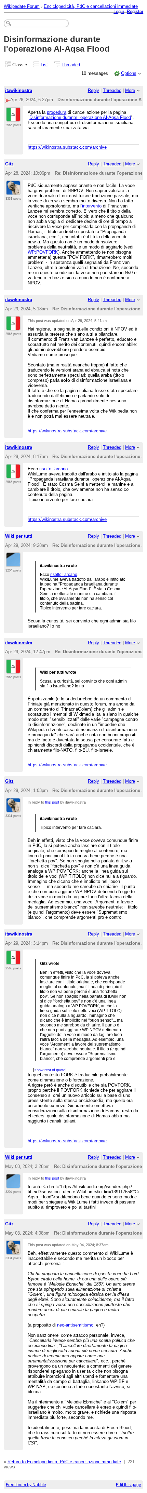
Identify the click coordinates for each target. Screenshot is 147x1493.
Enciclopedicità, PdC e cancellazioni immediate (91, 6)
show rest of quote (50, 1070)
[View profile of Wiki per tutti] (13, 563)
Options (128, 73)
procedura (56, 112)
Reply (93, 90)
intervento (92, 206)
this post (52, 802)
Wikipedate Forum (22, 6)
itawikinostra (18, 90)
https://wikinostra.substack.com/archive (67, 147)
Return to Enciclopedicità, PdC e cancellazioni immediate (64, 1461)
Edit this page (128, 1484)
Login (118, 11)
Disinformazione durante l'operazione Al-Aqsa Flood (80, 117)
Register (135, 11)
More (130, 90)
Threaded (71, 64)
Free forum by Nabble (26, 1484)
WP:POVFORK (43, 252)
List (44, 64)
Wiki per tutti (18, 536)
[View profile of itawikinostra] (13, 118)
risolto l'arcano (53, 468)
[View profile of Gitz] (13, 191)
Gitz (9, 163)
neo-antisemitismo (75, 1325)
